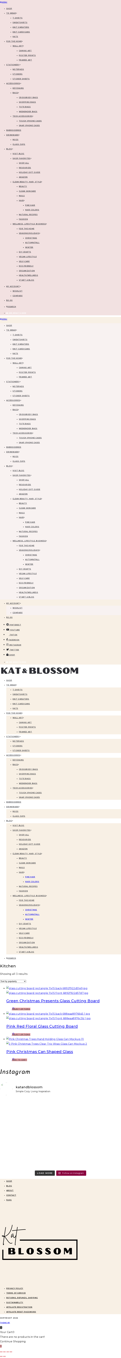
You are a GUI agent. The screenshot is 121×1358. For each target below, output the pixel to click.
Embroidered (13, 130)
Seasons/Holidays (29, 233)
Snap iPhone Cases (29, 126)
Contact (11, 1195)
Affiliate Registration (19, 1307)
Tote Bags (25, 107)
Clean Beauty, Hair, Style (27, 182)
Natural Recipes (28, 215)
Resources (25, 168)
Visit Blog (18, 154)
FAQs (9, 1200)
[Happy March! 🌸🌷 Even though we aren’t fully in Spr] (30, 1151)
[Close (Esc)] (11, 1351)
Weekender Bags (28, 112)
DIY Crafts (25, 252)
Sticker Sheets (21, 79)
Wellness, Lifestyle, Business (29, 224)
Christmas (31, 238)
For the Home (26, 229)
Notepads (18, 69)
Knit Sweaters (21, 27)
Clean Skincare (27, 191)
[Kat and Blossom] (39, 1282)
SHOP (9, 9)
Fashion (23, 219)
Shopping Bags (27, 102)
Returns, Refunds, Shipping (22, 1298)
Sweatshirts (20, 23)
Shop (9, 1181)
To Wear (11, 13)
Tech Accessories (22, 116)
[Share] (7, 1351)
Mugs (15, 140)
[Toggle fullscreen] (4, 1351)
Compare (18, 296)
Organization (27, 271)
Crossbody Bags (28, 98)
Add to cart (19, 1060)
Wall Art (18, 46)
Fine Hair (30, 205)
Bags (15, 93)
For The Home (14, 41)
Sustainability (14, 1303)
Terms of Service (16, 1293)
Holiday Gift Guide (29, 172)
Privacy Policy (14, 1288)
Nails (22, 196)
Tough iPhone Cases (30, 121)
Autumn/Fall (32, 243)
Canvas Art (25, 51)
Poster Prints (27, 55)
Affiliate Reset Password (21, 1312)
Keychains (18, 88)
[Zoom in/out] (1, 1351)
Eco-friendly (26, 266)
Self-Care (24, 261)
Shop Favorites (22, 158)
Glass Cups (19, 144)
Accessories (13, 83)
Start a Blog (26, 280)
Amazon (23, 177)
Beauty (23, 186)
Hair (21, 201)
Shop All (24, 163)
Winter (29, 247)
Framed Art (25, 60)
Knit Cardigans (21, 32)
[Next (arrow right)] (4, 1356)
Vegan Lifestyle (28, 257)
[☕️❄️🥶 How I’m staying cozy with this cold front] (91, 1151)
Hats (15, 37)
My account (13, 286)
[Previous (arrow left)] (1, 1356)
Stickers (18, 74)
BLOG (9, 149)
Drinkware (12, 135)
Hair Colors (32, 210)
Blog (9, 1186)
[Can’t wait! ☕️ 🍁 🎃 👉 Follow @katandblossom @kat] (91, 1116)
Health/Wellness (28, 275)
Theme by (5, 1323)
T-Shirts (18, 18)
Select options (21, 1009)
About (10, 1190)
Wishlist (18, 291)
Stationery (13, 65)
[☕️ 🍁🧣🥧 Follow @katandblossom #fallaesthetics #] (30, 1116)
